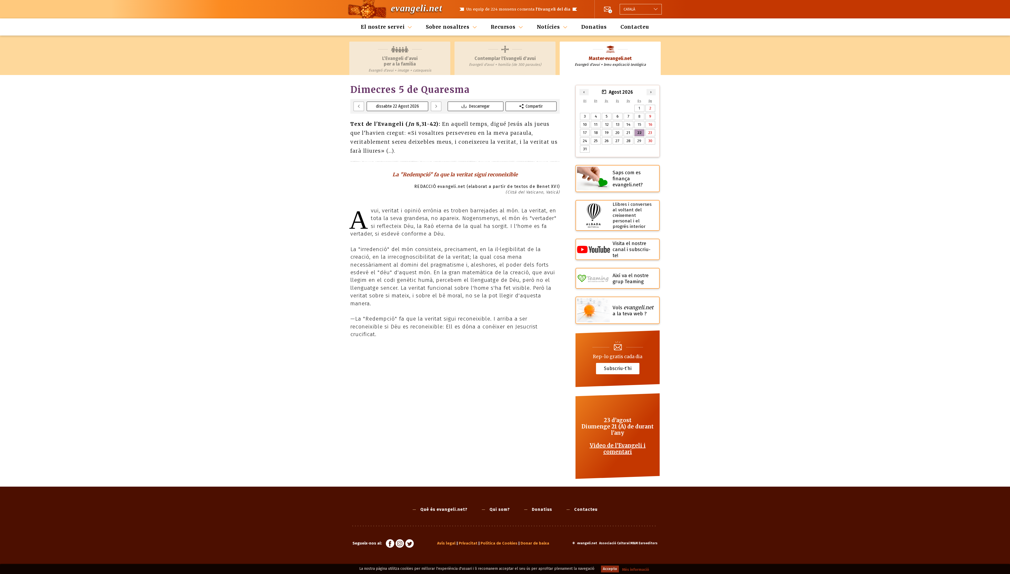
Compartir (534, 106)
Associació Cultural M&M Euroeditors (628, 543)
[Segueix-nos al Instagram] (400, 544)
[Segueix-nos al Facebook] (390, 544)
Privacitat (468, 543)
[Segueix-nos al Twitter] (409, 544)
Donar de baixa (535, 543)
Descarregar (479, 106)
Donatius (594, 27)
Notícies (548, 27)
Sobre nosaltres (447, 27)
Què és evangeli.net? (443, 509)
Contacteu (634, 27)
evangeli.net (416, 8)
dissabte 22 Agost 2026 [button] (397, 106)
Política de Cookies (499, 543)
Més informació (635, 569)
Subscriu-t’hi (618, 368)
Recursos (503, 27)
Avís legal (446, 543)
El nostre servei (383, 27)
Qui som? (499, 509)
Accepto (610, 569)
